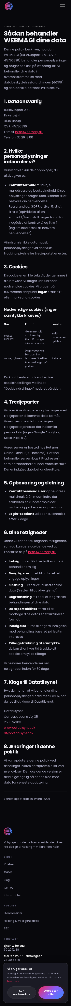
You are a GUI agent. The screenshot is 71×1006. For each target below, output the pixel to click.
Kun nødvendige (21, 992)
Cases (8, 872)
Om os (8, 888)
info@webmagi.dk (29, 132)
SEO (6, 928)
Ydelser (9, 864)
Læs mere (13, 981)
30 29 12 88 (11, 950)
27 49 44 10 (12, 960)
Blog (7, 880)
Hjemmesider (13, 913)
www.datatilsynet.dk (19, 728)
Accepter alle (51, 992)
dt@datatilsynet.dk (18, 733)
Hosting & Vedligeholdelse (21, 921)
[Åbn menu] (62, 6)
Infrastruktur (12, 895)
